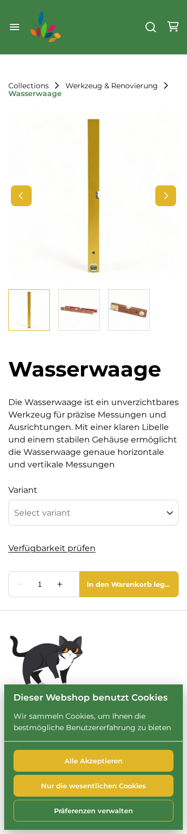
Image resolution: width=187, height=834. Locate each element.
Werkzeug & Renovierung (111, 85)
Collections (28, 85)
